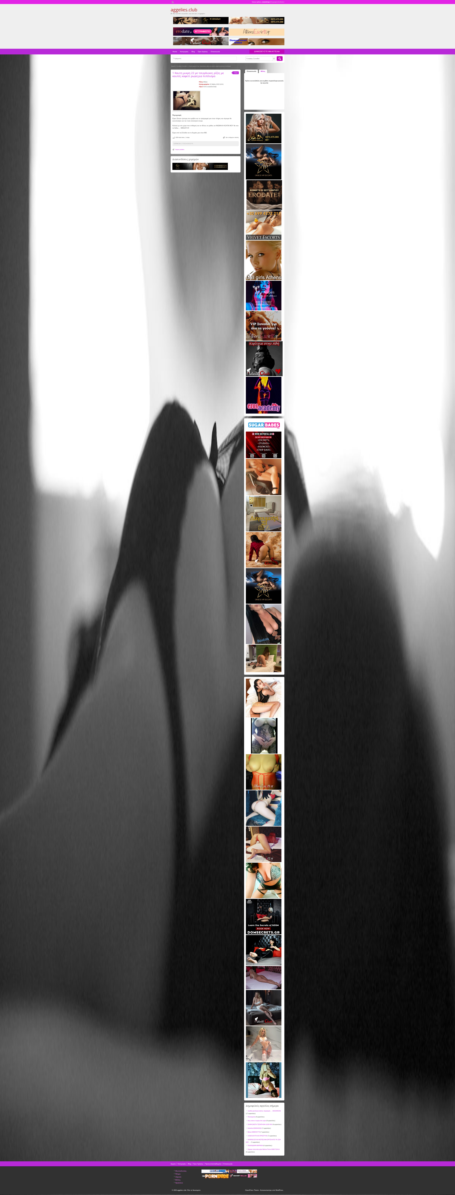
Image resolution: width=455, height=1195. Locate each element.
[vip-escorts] (263, 179)
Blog (193, 52)
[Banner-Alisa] (263, 789)
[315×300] (264, 376)
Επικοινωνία (215, 52)
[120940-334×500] (263, 717)
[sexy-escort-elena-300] (263, 671)
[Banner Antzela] (263, 861)
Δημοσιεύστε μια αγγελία (267, 52)
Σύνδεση (280, 2)
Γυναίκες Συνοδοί (182, 66)
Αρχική (173, 66)
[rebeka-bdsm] (263, 898)
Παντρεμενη (251, 1117)
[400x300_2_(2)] (263, 458)
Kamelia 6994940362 (255, 1128)
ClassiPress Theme (252, 1190)
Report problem (179, 149)
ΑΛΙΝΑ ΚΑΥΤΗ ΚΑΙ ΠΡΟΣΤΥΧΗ (257, 1136)
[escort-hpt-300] (263, 495)
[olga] (263, 965)
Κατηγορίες (184, 52)
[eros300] (263, 413)
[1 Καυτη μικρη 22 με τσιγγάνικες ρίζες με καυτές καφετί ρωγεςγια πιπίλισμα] (186, 100)
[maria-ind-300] (263, 1097)
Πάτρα (177, 1174)
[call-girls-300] (263, 280)
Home (175, 52)
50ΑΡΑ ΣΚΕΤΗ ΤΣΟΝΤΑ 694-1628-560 (260, 1124)
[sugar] (264, 430)
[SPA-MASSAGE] (263, 531)
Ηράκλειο (179, 1183)
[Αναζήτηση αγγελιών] (280, 58)
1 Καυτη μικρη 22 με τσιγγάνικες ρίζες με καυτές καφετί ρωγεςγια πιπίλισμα (198, 74)
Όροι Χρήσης (203, 52)
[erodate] (264, 209)
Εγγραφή (274, 2)
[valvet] (263, 239)
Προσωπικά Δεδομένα (213, 1164)
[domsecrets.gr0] (263, 934)
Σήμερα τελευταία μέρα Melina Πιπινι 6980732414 (264, 1149)
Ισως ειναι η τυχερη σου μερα (257, 1120)
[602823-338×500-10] (263, 643)
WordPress (279, 1190)
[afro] (264, 753)
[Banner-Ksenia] (263, 825)
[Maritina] (263, 567)
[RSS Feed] (172, 2)
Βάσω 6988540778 (254, 1132)
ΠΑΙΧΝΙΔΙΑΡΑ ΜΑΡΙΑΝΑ (255, 1145)
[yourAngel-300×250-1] (263, 310)
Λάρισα (178, 1177)
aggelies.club (184, 10)
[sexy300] (263, 989)
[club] (263, 1025)
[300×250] (263, 143)
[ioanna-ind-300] (263, 1061)
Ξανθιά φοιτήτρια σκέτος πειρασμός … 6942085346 (264, 1111)
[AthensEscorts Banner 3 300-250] (263, 340)
